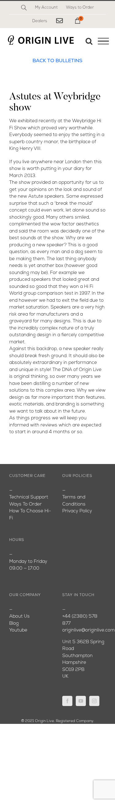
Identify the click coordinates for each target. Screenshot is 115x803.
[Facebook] (67, 701)
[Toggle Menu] (103, 41)
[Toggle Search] (89, 41)
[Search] (24, 7)
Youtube (18, 630)
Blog (14, 623)
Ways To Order (25, 504)
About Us (19, 616)
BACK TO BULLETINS (57, 61)
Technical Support (28, 497)
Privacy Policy (77, 511)
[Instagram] (94, 701)
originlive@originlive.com (88, 630)
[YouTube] (81, 701)
